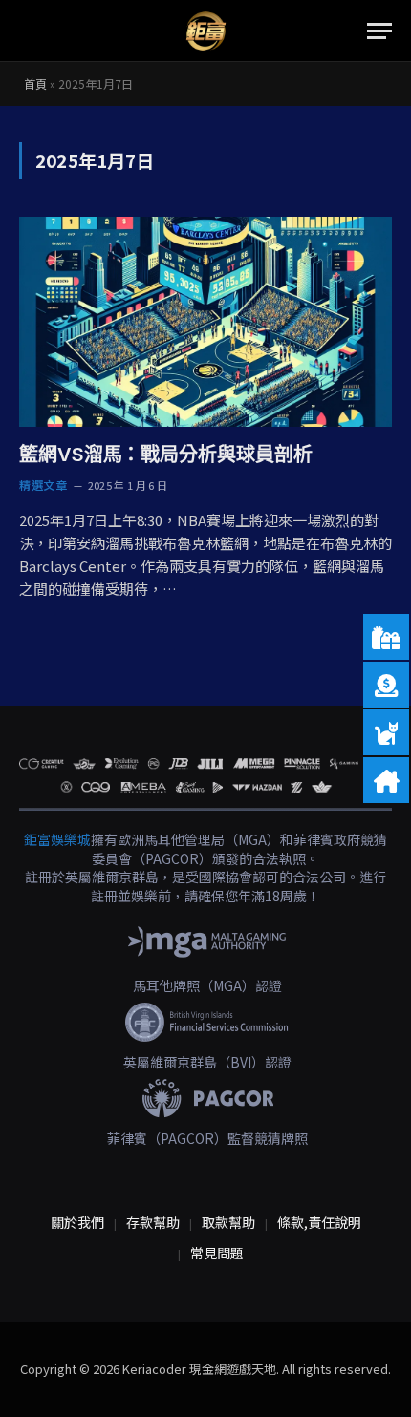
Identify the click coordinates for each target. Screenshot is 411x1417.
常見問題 (217, 1252)
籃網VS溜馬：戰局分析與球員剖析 (165, 454)
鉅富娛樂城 (57, 839)
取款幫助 (228, 1222)
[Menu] (379, 31)
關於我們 (77, 1222)
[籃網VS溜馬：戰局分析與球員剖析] (205, 321)
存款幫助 (153, 1222)
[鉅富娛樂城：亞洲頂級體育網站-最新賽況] (205, 31)
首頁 (35, 83)
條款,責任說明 (319, 1222)
